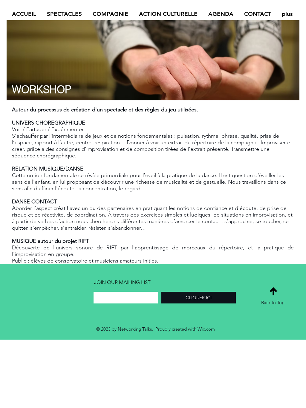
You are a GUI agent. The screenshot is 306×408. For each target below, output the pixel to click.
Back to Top (272, 302)
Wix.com (206, 329)
